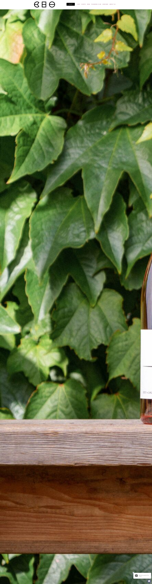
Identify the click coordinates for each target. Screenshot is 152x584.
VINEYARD (105, 4)
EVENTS (83, 4)
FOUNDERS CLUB (96, 4)
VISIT (78, 4)
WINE (88, 4)
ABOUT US (112, 4)
